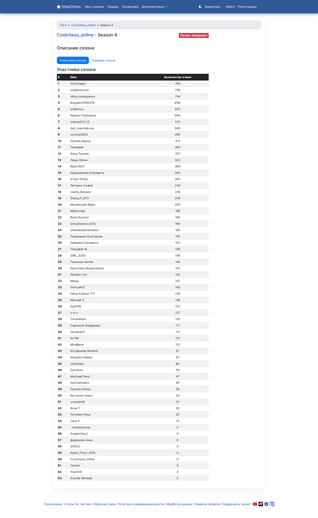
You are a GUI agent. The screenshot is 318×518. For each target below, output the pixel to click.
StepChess (71, 6)
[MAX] (272, 504)
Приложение (53, 504)
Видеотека (212, 6)
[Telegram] (266, 504)
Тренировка (130, 6)
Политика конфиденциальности (140, 504)
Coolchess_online (83, 25)
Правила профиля (207, 504)
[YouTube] (255, 504)
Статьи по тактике (78, 504)
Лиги (63, 25)
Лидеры (113, 6)
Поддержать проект (236, 504)
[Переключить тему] (200, 6)
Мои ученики (94, 6)
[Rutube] (261, 504)
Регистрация (247, 6)
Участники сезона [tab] (73, 60)
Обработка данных (179, 504)
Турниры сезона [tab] (103, 60)
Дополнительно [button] (153, 6)
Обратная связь (104, 504)
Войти (230, 6)
